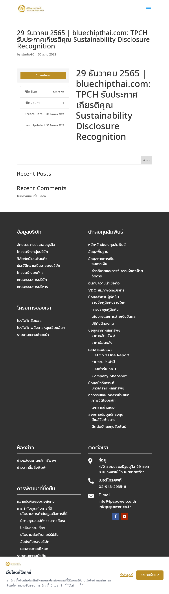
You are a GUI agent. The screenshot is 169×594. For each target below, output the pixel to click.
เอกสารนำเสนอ (103, 407)
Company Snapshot (109, 376)
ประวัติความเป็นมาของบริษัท (38, 265)
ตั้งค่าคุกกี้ (126, 575)
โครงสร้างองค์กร (30, 272)
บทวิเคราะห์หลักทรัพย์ (108, 388)
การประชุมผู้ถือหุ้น (105, 309)
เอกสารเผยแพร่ (100, 349)
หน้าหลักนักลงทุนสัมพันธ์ (107, 244)
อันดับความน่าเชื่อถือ (104, 283)
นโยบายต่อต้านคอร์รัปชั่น (39, 534)
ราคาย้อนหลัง (102, 342)
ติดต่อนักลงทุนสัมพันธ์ (109, 426)
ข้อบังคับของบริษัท (34, 541)
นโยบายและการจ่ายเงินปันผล (114, 316)
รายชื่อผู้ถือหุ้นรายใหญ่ (109, 302)
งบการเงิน (99, 264)
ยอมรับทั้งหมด (149, 575)
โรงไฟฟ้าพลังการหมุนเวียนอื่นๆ (41, 327)
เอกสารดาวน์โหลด (34, 549)
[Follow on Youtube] (124, 516)
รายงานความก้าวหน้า (33, 335)
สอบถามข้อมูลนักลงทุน (105, 414)
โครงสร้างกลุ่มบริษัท (32, 252)
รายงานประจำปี (103, 362)
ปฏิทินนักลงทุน (103, 323)
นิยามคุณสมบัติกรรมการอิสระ (42, 521)
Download (43, 75)
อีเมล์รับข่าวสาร (103, 419)
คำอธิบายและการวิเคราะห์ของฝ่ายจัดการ (117, 273)
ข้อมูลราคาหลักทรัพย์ (104, 330)
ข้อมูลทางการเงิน (101, 259)
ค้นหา (146, 160)
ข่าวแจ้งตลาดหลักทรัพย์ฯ (36, 460)
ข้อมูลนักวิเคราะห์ (101, 383)
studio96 (27, 54)
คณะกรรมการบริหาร (32, 287)
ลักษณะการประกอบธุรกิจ (36, 244)
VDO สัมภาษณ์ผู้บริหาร (106, 290)
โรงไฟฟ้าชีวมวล (29, 320)
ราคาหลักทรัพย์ (103, 335)
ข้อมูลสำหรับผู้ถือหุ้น (103, 297)
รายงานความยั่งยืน (31, 556)
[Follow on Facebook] (115, 516)
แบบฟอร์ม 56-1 (104, 369)
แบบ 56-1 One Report (111, 355)
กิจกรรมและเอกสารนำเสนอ (109, 395)
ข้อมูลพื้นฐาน (98, 252)
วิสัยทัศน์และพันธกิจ (32, 259)
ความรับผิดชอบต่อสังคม (36, 501)
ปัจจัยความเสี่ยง (32, 528)
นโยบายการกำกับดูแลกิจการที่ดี (44, 514)
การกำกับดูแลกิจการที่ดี (34, 508)
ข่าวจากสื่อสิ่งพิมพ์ (31, 467)
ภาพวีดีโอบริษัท (104, 400)
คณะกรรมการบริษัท (32, 279)
